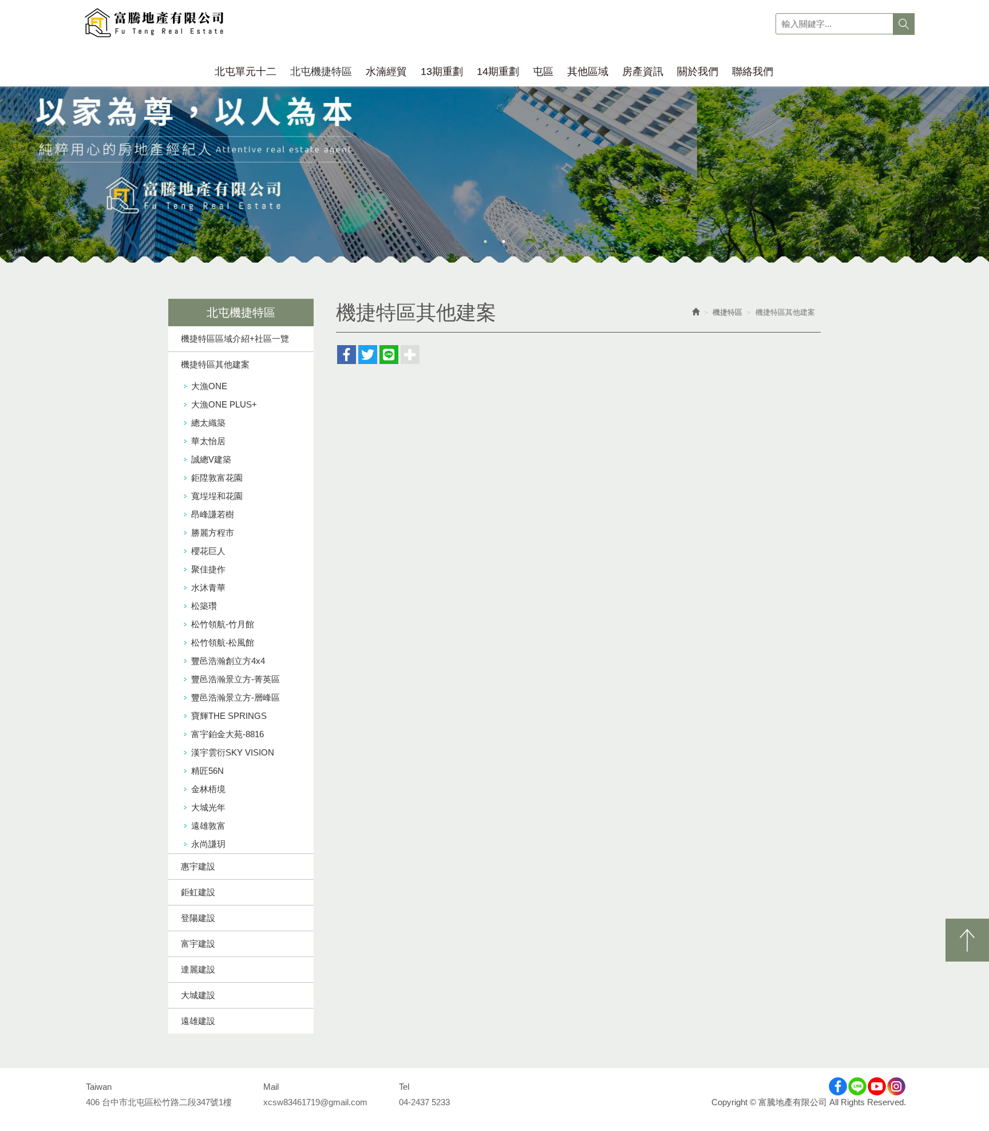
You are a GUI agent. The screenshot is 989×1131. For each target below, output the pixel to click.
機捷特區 (727, 312)
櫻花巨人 (208, 551)
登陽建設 (198, 918)
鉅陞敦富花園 (217, 478)
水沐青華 (208, 587)
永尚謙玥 (208, 844)
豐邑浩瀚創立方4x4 (228, 661)
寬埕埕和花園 (217, 496)
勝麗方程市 (212, 532)
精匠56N (207, 771)
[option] (494, 159)
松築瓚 (204, 606)
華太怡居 (208, 441)
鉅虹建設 (198, 892)
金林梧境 (208, 789)
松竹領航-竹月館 (222, 624)
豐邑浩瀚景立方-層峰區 (235, 697)
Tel (404, 1087)
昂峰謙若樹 (212, 514)
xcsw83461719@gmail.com (315, 1102)
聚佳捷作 (208, 569)
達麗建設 (198, 969)
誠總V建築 (211, 459)
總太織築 (208, 423)
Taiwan (99, 1087)
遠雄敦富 (208, 826)
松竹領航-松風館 (222, 642)
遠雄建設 (198, 1021)
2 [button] (503, 241)
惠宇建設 (198, 866)
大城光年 (208, 807)
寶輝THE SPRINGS (229, 716)
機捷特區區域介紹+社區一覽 (235, 338)
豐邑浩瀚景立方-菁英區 (235, 679)
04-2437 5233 (424, 1102)
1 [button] (485, 241)
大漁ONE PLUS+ (224, 404)
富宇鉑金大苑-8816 (227, 734)
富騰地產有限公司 (154, 24)
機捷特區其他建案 (215, 364)
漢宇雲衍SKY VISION (232, 752)
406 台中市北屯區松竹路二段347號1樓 (159, 1102)
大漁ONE (209, 386)
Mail (271, 1087)
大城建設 (198, 995)
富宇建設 (198, 943)
